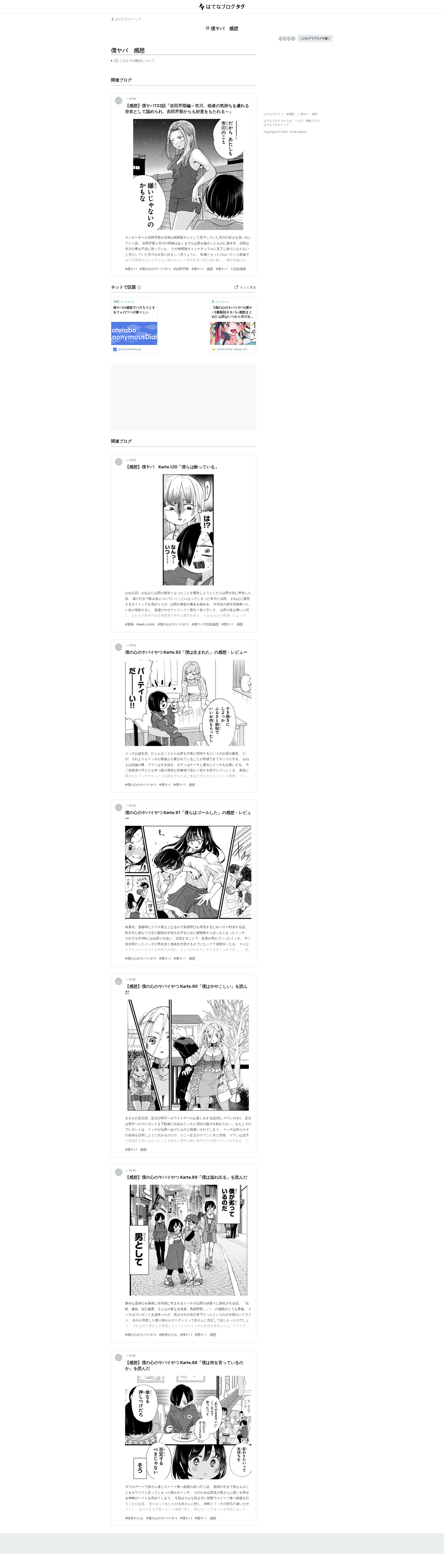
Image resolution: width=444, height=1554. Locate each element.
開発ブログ (313, 120)
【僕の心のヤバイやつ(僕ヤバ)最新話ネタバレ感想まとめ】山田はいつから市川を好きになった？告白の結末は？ (233, 312)
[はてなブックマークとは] (139, 287)
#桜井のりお (168, 1334)
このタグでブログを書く (315, 38)
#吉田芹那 (181, 269)
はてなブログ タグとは (278, 120)
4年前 (132, 645)
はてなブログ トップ (128, 19)
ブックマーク (123, 301)
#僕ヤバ (131, 269)
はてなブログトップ (276, 124)
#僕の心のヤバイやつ (155, 269)
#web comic (145, 624)
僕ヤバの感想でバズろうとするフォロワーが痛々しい (134, 309)
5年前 (132, 979)
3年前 (132, 98)
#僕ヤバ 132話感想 (231, 269)
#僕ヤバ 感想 (202, 269)
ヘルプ (299, 120)
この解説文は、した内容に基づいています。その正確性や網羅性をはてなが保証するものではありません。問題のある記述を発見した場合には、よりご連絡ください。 (133, 62)
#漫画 (129, 624)
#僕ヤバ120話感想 (205, 624)
